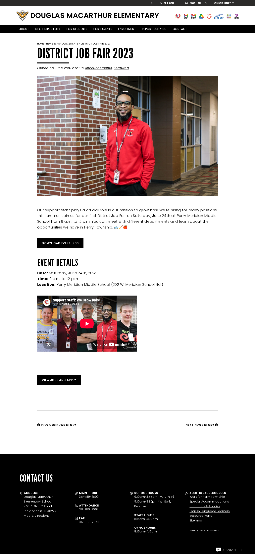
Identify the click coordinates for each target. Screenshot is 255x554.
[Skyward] (219, 16)
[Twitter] (151, 3)
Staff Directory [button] (48, 29)
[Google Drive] (201, 16)
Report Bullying (154, 29)
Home (40, 43)
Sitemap (195, 520)
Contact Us (232, 550)
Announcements (98, 68)
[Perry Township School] (22, 15)
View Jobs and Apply (59, 380)
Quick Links (222, 3)
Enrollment (127, 29)
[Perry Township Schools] (178, 16)
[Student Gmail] (193, 16)
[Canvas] (209, 16)
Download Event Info (60, 243)
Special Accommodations (209, 502)
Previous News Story (58, 425)
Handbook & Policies (204, 506)
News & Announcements (62, 43)
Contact (180, 29)
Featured (121, 68)
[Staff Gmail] (185, 16)
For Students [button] (77, 29)
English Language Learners (209, 511)
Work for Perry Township (207, 497)
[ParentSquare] (229, 16)
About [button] (24, 29)
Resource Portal (201, 516)
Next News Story (200, 425)
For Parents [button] (102, 29)
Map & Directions (36, 516)
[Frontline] (236, 16)
